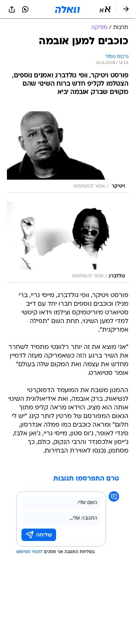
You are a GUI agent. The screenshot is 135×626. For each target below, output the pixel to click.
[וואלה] (67, 9)
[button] (105, 9)
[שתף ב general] (12, 9)
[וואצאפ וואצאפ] (25, 9)
